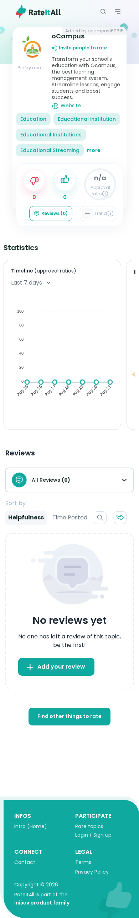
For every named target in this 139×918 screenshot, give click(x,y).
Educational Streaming (49, 150)
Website (71, 105)
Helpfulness (26, 517)
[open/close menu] (103, 11)
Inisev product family (42, 903)
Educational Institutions (51, 134)
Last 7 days (26, 283)
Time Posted (69, 517)
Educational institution (87, 119)
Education (33, 119)
